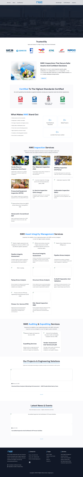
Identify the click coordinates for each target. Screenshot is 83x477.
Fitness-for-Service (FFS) (20, 304)
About (14, 2)
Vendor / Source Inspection (66, 457)
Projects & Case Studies (50, 456)
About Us (44, 78)
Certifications (20, 2)
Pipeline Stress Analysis (62, 255)
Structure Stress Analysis (41, 280)
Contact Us (48, 461)
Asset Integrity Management (66, 454)
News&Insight (59, 2)
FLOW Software (67, 2)
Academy (74, 2)
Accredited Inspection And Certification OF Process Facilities (27, 430)
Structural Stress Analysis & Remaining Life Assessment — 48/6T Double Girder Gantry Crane (35, 386)
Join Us (47, 457)
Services (9, 2)
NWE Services (41, 147)
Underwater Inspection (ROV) (66, 462)
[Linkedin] (29, 462)
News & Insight (49, 454)
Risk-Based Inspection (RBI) (66, 461)
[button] (11, 379)
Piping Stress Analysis (18, 280)
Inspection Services (64, 456)
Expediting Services (30, 344)
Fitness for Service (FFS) (65, 459)
